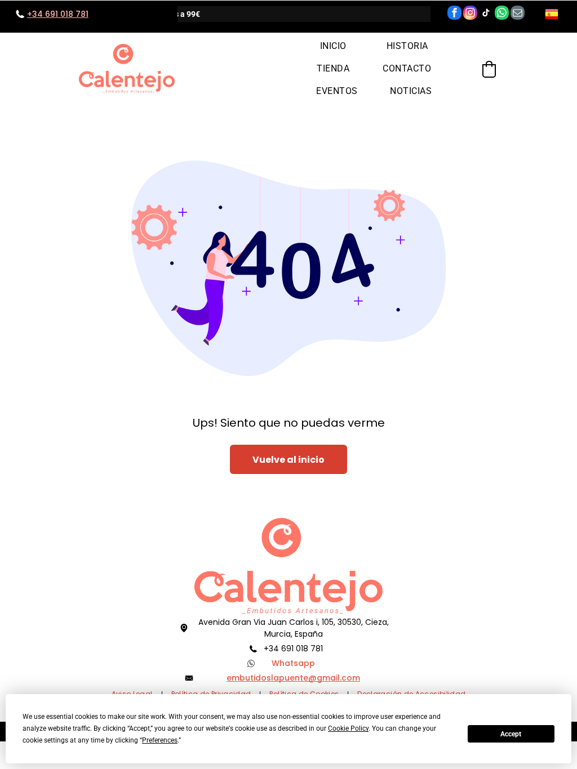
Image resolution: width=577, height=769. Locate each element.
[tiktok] (486, 14)
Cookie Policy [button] (348, 728)
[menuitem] (333, 45)
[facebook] (454, 14)
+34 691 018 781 (293, 648)
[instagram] (470, 14)
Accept (510, 734)
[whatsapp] (502, 14)
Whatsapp (293, 663)
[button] (489, 69)
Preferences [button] (159, 740)
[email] (518, 14)
